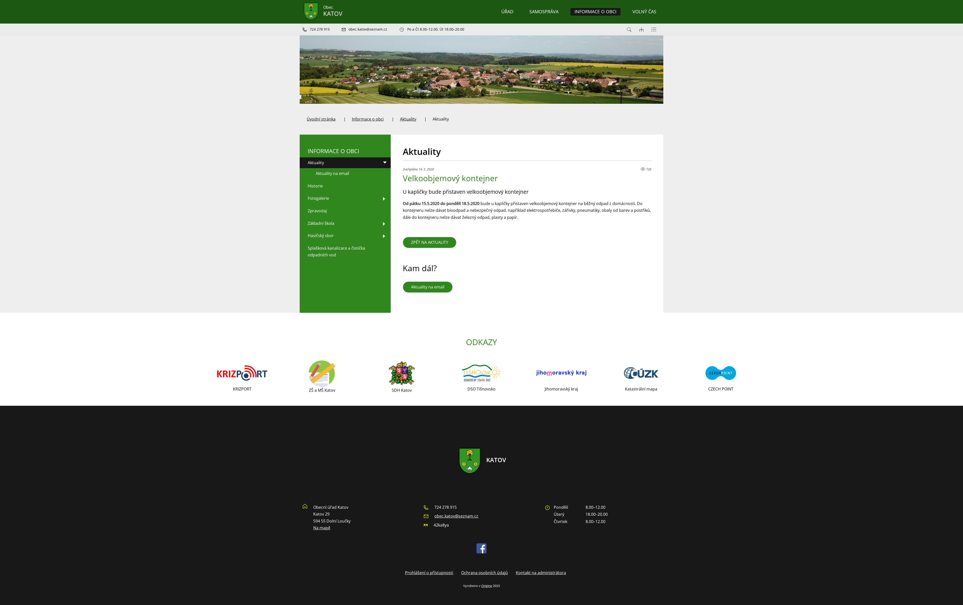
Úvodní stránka (321, 119)
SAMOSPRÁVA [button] (543, 12)
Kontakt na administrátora (541, 572)
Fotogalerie (318, 198)
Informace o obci (368, 119)
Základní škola (321, 223)
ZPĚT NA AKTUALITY (429, 242)
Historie (315, 186)
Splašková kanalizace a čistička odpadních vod (336, 251)
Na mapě (321, 528)
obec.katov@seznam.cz (456, 516)
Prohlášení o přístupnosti (429, 572)
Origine (486, 585)
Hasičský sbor (321, 235)
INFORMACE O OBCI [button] (595, 12)
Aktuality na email (427, 287)
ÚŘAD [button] (507, 12)
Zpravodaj (317, 211)
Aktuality (408, 119)
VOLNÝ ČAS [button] (644, 12)
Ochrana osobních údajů (484, 572)
